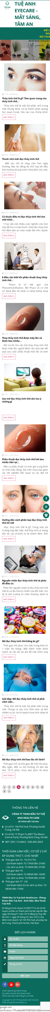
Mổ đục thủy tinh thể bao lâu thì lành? (23, 759)
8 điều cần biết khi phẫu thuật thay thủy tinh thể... (24, 279)
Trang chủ (25, 49)
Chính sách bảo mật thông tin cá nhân (17, 996)
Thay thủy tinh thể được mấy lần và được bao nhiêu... (22, 339)
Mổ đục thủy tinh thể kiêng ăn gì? (20, 641)
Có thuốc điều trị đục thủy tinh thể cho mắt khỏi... (23, 218)
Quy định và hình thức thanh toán (16, 993)
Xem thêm (8, 117)
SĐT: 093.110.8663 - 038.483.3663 (24, 841)
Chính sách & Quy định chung (14, 990)
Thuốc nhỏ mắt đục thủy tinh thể (20, 159)
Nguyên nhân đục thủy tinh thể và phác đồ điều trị (24, 582)
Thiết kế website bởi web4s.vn (14, 1002)
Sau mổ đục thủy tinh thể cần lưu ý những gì (21, 400)
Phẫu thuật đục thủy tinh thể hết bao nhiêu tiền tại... (23, 461)
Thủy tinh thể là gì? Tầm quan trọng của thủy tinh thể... (24, 100)
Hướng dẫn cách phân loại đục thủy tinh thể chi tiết (24, 521)
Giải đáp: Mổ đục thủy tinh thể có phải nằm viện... (23, 700)
